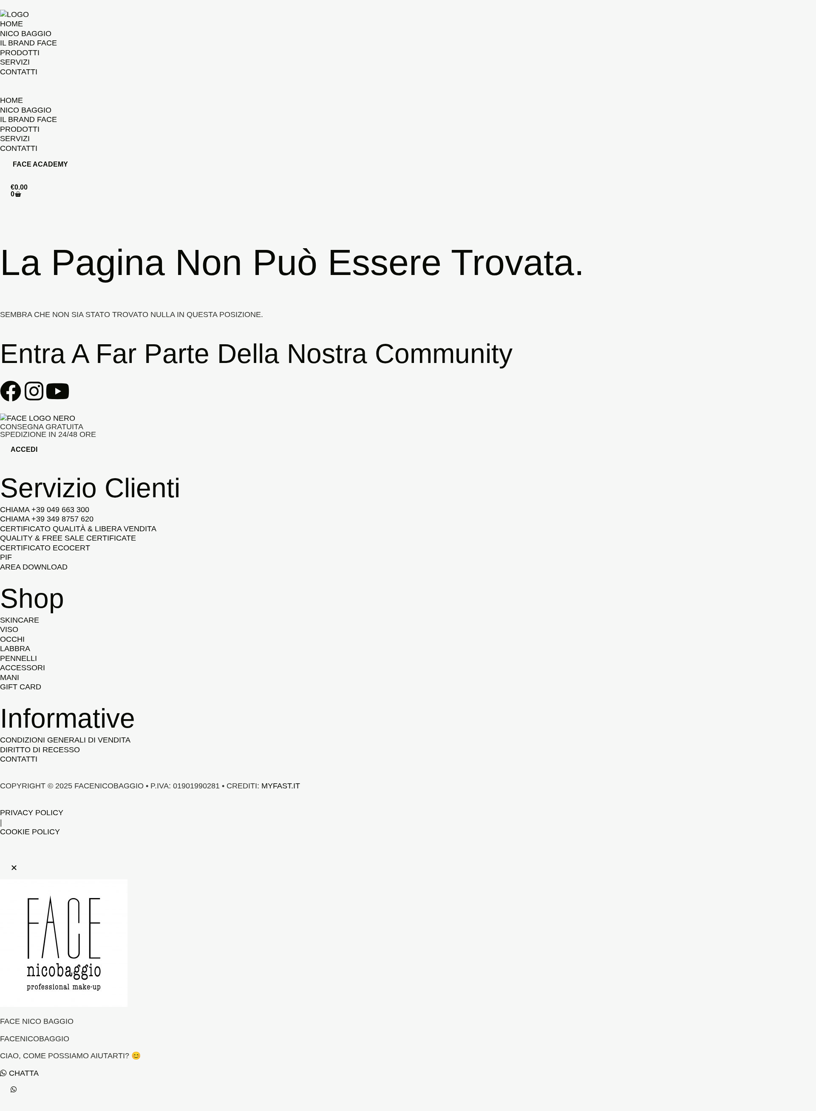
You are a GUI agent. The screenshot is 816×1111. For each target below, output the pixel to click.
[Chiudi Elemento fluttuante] (14, 867)
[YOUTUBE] (57, 391)
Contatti (18, 72)
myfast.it (280, 786)
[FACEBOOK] (10, 391)
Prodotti (20, 52)
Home (11, 24)
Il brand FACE (28, 43)
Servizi (15, 62)
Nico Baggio (25, 33)
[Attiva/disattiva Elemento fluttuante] (13, 1089)
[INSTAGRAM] (34, 391)
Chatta (23, 1073)
